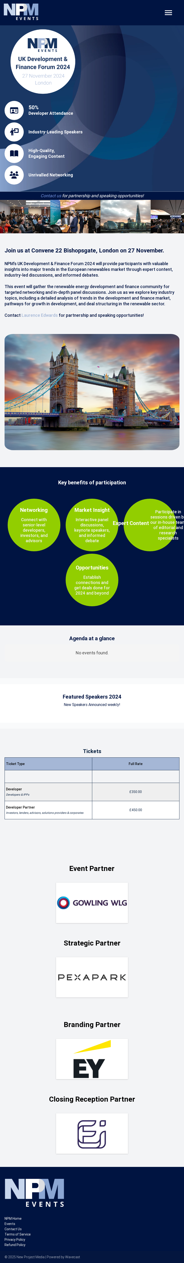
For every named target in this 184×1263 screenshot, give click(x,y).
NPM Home (13, 1218)
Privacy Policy (15, 1239)
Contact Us (13, 1229)
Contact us (50, 195)
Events (10, 1224)
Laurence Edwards (40, 315)
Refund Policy (15, 1245)
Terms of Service (18, 1234)
